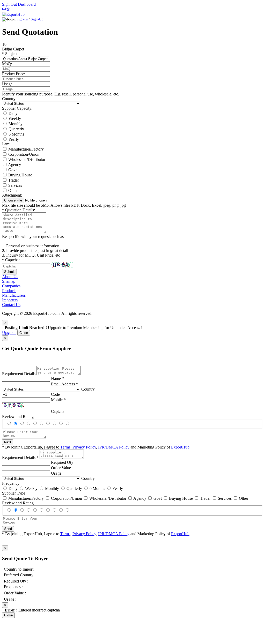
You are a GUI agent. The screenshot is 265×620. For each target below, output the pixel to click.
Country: (9, 98)
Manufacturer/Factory (26, 149)
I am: (6, 144)
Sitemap (8, 281)
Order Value (61, 468)
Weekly (15, 118)
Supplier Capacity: (17, 108)
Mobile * (58, 400)
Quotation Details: (18, 210)
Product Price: (13, 74)
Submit (9, 272)
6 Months (16, 134)
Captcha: (11, 260)
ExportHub (180, 447)
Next (7, 442)
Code (55, 394)
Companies (11, 286)
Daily (13, 113)
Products (9, 290)
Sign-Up (37, 19)
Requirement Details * (20, 457)
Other (13, 190)
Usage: (7, 84)
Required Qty (62, 462)
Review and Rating (18, 416)
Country (88, 389)
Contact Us (11, 304)
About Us (10, 276)
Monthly (16, 124)
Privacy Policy (84, 447)
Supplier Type (13, 493)
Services (15, 185)
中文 (6, 9)
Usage (56, 473)
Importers (10, 300)
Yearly (13, 139)
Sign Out (9, 4)
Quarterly (16, 129)
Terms (65, 447)
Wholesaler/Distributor (26, 159)
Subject (9, 53)
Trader (13, 180)
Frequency (10, 483)
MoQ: (7, 64)
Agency (14, 164)
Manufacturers (14, 295)
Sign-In (22, 19)
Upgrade (9, 332)
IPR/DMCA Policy (113, 447)
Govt (12, 170)
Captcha (57, 411)
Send (8, 529)
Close (23, 333)
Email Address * (64, 384)
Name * (57, 378)
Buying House (20, 175)
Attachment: (12, 195)
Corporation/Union (23, 154)
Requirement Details (18, 373)
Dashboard (27, 4)
